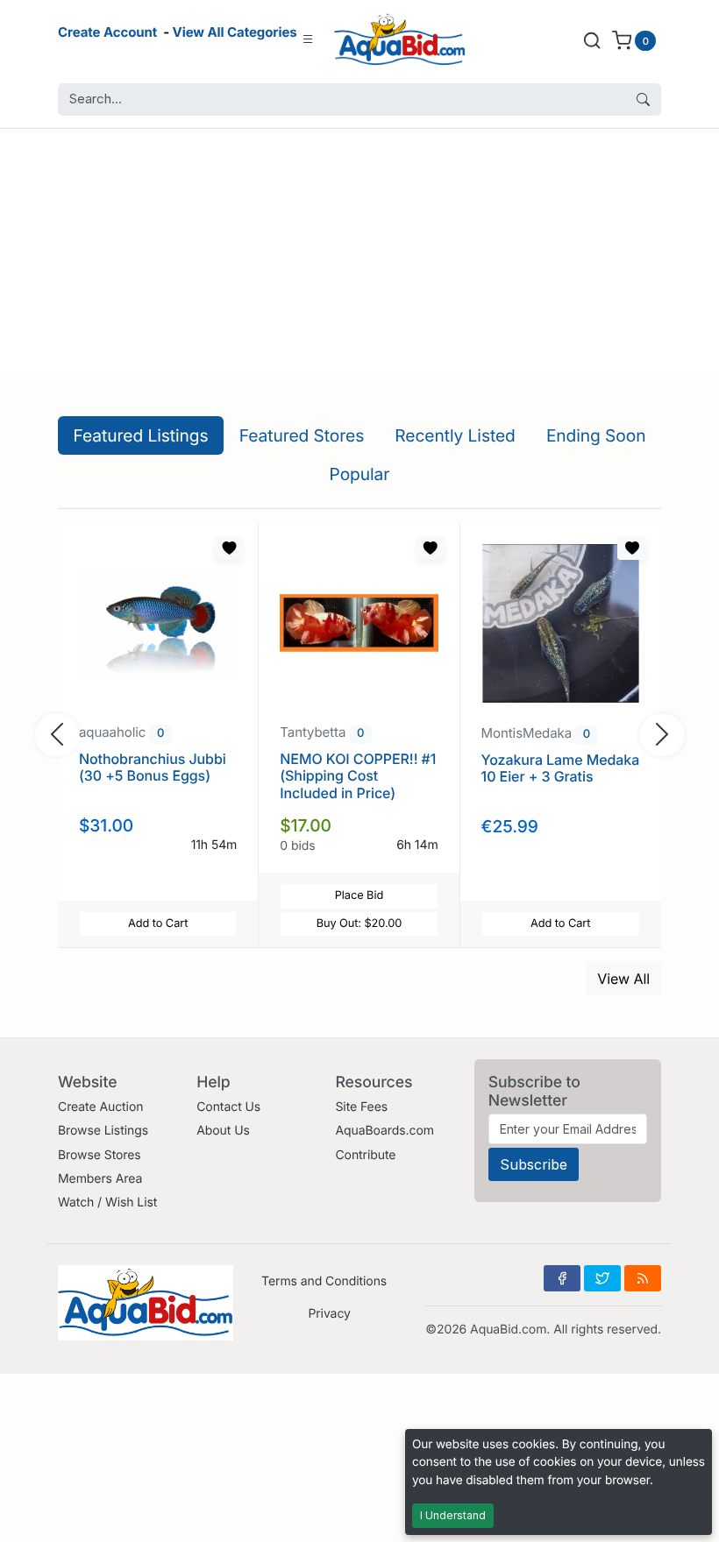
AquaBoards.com (384, 1130)
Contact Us (228, 1107)
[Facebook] (562, 1278)
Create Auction (100, 1107)
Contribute (365, 1155)
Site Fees (361, 1107)
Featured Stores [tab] (302, 435)
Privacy (329, 1313)
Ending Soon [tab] (596, 435)
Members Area (100, 1178)
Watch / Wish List (107, 1202)
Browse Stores (99, 1155)
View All (623, 978)
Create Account (107, 32)
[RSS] (642, 1278)
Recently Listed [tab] (455, 435)
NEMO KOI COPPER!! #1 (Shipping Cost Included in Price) (358, 775)
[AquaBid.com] (400, 40)
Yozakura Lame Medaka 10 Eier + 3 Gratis (560, 768)
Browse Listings (103, 1130)
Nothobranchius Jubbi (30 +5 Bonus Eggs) (152, 767)
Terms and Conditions (324, 1281)
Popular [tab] (360, 474)
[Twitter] (602, 1278)
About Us (223, 1130)
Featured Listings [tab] (141, 435)
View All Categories (235, 32)
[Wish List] (229, 548)
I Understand (453, 1515)
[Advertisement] (359, 251)
